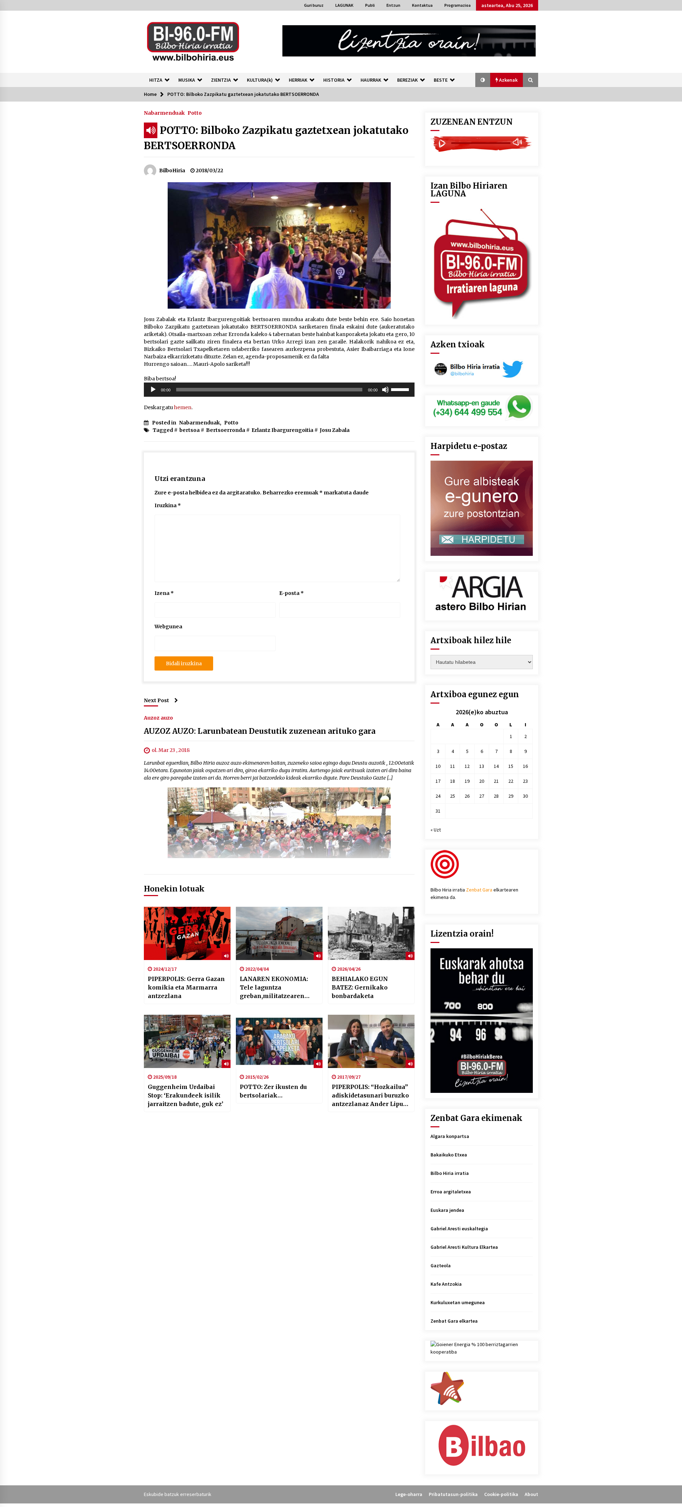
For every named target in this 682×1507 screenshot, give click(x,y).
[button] (482, 80)
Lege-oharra (408, 1494)
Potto (195, 112)
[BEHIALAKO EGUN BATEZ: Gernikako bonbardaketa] (371, 933)
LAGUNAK (344, 5)
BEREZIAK (407, 80)
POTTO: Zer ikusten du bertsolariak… (273, 1091)
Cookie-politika (501, 1494)
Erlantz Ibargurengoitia (282, 430)
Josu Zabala (335, 430)
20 (481, 781)
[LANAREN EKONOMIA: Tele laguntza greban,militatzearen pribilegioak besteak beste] (279, 933)
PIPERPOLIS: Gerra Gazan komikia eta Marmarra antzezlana (186, 987)
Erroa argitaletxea (451, 1191)
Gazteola (441, 1265)
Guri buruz (314, 5)
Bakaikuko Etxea (449, 1154)
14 (496, 766)
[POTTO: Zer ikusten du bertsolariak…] (279, 1041)
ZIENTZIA (221, 80)
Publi (370, 5)
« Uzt (436, 829)
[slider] (401, 389)
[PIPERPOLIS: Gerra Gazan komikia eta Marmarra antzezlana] (187, 933)
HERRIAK (298, 80)
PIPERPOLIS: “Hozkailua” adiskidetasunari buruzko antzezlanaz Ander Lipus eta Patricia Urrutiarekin (370, 1095)
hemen (182, 407)
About (531, 1494)
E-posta (291, 593)
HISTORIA (334, 80)
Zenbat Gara (479, 890)
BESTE (441, 80)
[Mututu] (385, 389)
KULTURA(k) (260, 80)
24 (437, 796)
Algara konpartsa (450, 1136)
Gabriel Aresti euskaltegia (459, 1228)
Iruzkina (168, 505)
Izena (164, 593)
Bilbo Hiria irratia (450, 1173)
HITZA (155, 80)
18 (452, 781)
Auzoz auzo (158, 717)
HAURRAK (371, 80)
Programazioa (457, 5)
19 (467, 781)
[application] (279, 390)
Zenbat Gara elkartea (454, 1321)
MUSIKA (186, 80)
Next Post (156, 700)
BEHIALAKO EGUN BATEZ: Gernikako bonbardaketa (360, 987)
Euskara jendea (447, 1210)
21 (496, 781)
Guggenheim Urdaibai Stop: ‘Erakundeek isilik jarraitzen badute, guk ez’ (185, 1095)
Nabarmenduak (164, 112)
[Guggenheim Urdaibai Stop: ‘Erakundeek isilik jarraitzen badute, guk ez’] (187, 1041)
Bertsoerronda (225, 430)
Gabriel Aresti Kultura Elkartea (464, 1247)
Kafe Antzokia (446, 1284)
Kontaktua (422, 5)
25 (452, 796)
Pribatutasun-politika (453, 1494)
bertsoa (189, 430)
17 (437, 781)
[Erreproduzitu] (153, 389)
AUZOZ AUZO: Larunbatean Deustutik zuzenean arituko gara (259, 731)
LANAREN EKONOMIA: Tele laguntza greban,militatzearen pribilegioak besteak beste (274, 987)
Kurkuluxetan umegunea (458, 1302)
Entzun (393, 5)
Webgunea (168, 626)
